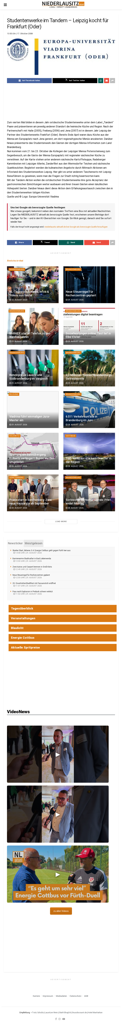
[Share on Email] (106, 80)
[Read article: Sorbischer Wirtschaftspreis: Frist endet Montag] (89, 492)
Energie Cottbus (22, 637)
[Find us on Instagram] (59, 1018)
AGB (86, 996)
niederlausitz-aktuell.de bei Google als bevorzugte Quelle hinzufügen (76, 227)
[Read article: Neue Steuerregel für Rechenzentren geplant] (89, 284)
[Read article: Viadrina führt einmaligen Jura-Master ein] (33, 409)
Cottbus (70, 436)
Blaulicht (17, 628)
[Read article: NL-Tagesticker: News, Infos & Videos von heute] (33, 284)
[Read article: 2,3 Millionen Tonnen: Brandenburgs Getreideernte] (89, 368)
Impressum (48, 996)
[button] (58, 754)
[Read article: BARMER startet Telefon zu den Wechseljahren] (33, 326)
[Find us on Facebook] (56, 1018)
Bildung (14, 394)
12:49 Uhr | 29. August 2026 (28, 569)
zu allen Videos (61, 911)
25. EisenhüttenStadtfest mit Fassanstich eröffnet (34, 583)
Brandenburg (17, 269)
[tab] (15, 543)
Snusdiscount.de (79, 1012)
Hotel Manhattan (95, 1012)
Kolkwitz (15, 436)
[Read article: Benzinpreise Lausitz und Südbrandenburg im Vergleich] (33, 368)
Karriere (36, 996)
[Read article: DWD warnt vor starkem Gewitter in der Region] (89, 451)
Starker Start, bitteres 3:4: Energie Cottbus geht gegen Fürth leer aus (42, 550)
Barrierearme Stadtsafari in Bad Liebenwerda (32, 558)
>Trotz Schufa (37, 1012)
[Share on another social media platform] (112, 80)
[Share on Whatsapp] (100, 80)
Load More (61, 521)
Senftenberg (17, 478)
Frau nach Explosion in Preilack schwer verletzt (33, 591)
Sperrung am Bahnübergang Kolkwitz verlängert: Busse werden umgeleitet (31, 458)
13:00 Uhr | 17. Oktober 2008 (20, 33)
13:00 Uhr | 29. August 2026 (28, 561)
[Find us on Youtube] (63, 1018)
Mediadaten (61, 996)
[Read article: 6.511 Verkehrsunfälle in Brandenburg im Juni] (89, 409)
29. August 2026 (19, 300)
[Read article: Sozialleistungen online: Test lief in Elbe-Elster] (89, 326)
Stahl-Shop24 (65, 1012)
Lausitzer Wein (51, 1012)
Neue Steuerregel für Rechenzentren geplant (31, 575)
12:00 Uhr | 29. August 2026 (28, 577)
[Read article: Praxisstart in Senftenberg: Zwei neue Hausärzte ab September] (33, 492)
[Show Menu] (5, 5)
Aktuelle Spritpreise (25, 647)
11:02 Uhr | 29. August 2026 (28, 594)
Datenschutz (75, 996)
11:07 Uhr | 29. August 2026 (28, 586)
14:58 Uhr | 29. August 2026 (28, 553)
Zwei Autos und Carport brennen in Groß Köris (32, 567)
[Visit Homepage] (63, 5)
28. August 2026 (75, 425)
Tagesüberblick (22, 608)
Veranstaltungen (23, 618)
